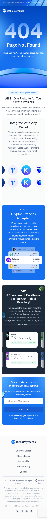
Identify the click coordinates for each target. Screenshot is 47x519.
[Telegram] (22, 511)
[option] (15, 170)
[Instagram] (31, 511)
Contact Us (23, 461)
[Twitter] (17, 511)
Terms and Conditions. (23, 418)
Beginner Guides (23, 450)
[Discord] (26, 511)
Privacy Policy (23, 466)
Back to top (41, 481)
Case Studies (23, 456)
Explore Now (22, 325)
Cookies (23, 471)
